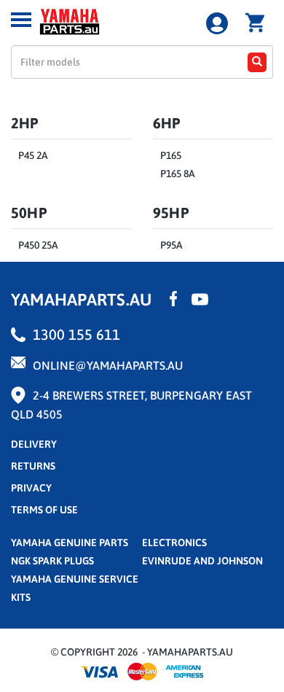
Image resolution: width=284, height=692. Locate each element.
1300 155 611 (76, 334)
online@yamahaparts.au (108, 365)
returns (33, 466)
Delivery (34, 444)
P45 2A (33, 155)
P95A (171, 245)
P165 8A (177, 173)
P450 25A (38, 245)
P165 (170, 155)
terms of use (44, 510)
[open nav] (21, 19)
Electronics (174, 542)
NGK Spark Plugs (52, 561)
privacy (31, 488)
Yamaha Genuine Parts (69, 542)
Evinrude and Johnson (202, 561)
